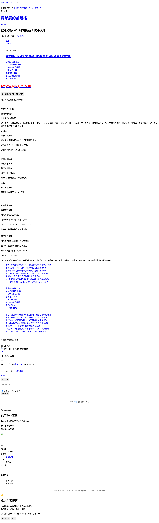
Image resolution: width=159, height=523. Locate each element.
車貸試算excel (11, 79)
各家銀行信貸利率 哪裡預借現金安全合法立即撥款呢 (38, 56)
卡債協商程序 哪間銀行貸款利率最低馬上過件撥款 (26, 268)
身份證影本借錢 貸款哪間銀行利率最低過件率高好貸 (27, 279)
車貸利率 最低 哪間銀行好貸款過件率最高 (23, 276)
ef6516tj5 (4, 351)
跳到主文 (4, 25)
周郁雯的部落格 (14, 18)
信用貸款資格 (11, 308)
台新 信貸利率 (11, 70)
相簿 (7, 41)
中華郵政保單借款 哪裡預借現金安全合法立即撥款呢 (27, 273)
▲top (3, 375)
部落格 (8, 44)
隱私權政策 (92, 491)
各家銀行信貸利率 (13, 67)
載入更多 (5, 379)
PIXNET (62, 491)
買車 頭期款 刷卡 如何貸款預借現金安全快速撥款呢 (27, 282)
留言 (22, 364)
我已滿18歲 (6, 518)
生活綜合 (20, 36)
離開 (13, 518)
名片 (7, 46)
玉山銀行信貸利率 (13, 76)
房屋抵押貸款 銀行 (13, 65)
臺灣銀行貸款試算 (13, 62)
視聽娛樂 (19, 371)
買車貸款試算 (11, 73)
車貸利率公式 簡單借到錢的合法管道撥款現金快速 (26, 271)
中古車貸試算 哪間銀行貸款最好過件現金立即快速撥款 (28, 265)
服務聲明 (102, 491)
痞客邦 (17, 364)
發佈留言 (5, 394)
